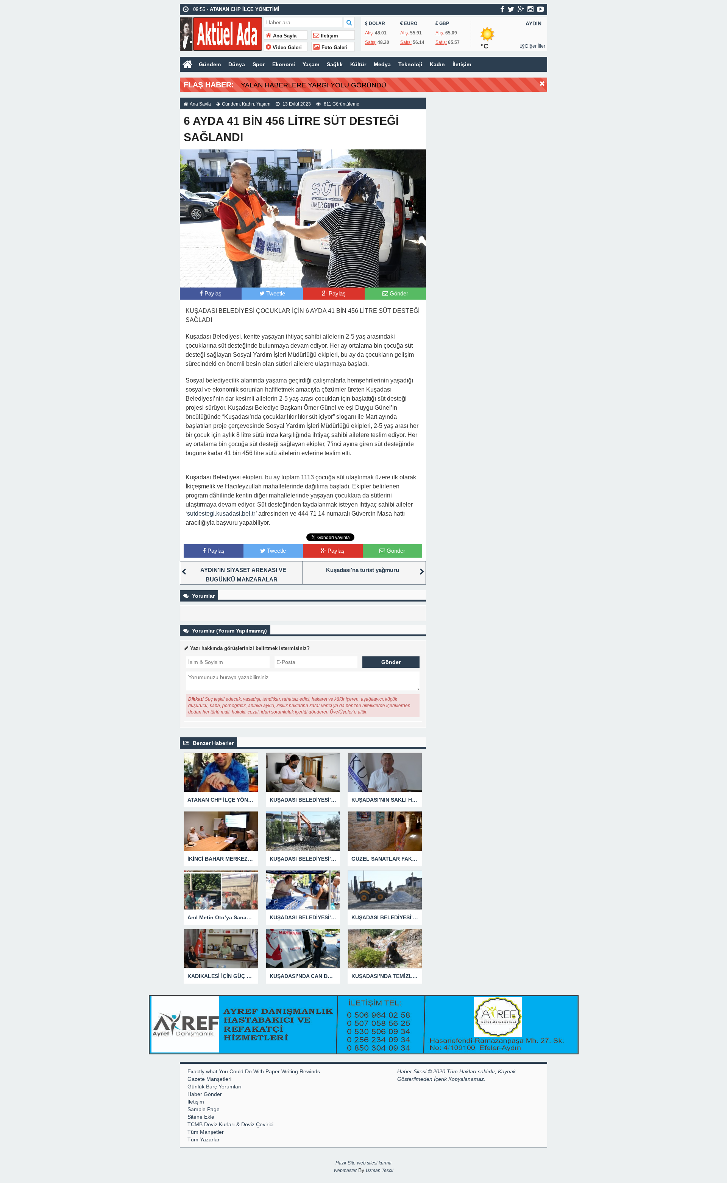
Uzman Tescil (379, 1170)
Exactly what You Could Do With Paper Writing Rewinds (253, 1071)
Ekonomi (283, 64)
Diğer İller (534, 46)
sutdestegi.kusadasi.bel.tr (221, 513)
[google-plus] (521, 9)
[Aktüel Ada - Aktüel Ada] (221, 33)
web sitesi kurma (374, 1163)
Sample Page (203, 1109)
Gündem (210, 64)
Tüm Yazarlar (203, 1139)
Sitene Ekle (200, 1117)
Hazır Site (345, 1163)
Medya (382, 64)
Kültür (358, 64)
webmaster (345, 1170)
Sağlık (335, 64)
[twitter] (511, 9)
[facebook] (502, 9)
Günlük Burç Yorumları (214, 1087)
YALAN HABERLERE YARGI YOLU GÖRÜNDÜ (313, 85)
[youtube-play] (540, 9)
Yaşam (311, 64)
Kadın (437, 64)
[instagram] (530, 9)
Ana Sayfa (283, 36)
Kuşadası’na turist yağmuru (362, 570)
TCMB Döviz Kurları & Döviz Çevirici (230, 1124)
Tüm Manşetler (205, 1132)
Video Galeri (286, 47)
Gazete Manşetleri (209, 1079)
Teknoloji (410, 64)
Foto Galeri (334, 47)
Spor (259, 64)
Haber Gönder (204, 1094)
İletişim (328, 36)
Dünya (236, 64)
